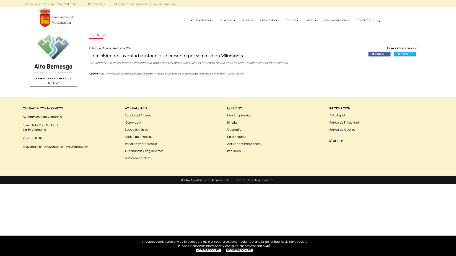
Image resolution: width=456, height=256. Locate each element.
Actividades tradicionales (244, 144)
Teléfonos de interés (138, 158)
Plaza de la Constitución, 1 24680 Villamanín (51, 4)
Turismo (291, 20)
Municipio (226, 20)
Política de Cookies (342, 129)
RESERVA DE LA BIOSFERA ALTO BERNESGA (53, 80)
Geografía (234, 129)
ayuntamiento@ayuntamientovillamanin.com (146, 4)
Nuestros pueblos (238, 115)
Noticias (312, 20)
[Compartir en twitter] (405, 56)
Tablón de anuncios (138, 136)
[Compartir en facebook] (379, 56)
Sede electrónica (136, 129)
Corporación (133, 122)
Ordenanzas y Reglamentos (144, 151)
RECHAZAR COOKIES (239, 250)
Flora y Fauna (236, 136)
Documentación (335, 20)
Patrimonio (267, 20)
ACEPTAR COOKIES (208, 250)
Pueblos (248, 20)
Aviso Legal (337, 115)
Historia (232, 122)
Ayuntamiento (200, 20)
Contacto (363, 20)
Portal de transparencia (141, 144)
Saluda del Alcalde (138, 115)
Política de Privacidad (344, 122)
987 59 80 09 (97, 4)
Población (234, 151)
